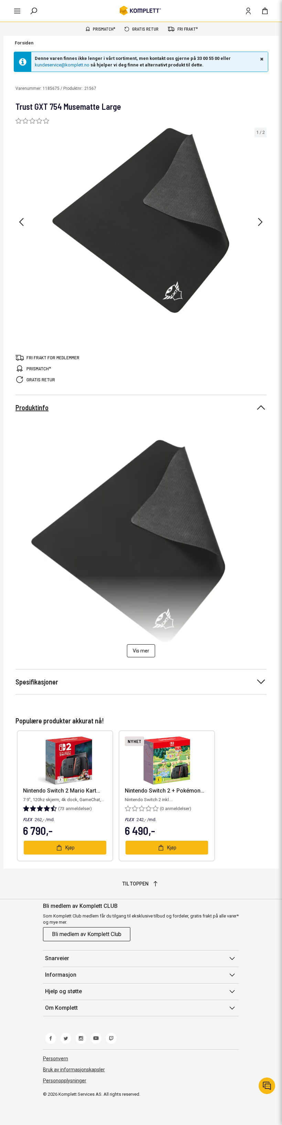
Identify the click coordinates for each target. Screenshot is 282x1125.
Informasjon (60, 975)
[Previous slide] (21, 222)
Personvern (55, 1058)
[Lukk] (261, 59)
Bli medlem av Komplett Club (86, 934)
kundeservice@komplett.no (62, 64)
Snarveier (57, 958)
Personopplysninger (64, 1080)
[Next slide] (260, 222)
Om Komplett (61, 1008)
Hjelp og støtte (63, 991)
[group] (141, 221)
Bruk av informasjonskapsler (74, 1069)
